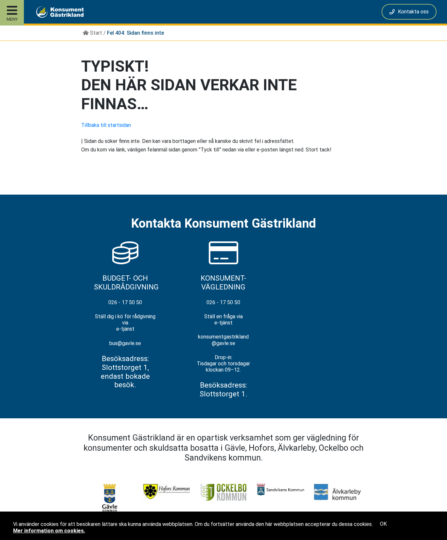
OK (383, 524)
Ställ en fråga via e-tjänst (223, 319)
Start (95, 33)
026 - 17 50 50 (125, 302)
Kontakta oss (413, 12)
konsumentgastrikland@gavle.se (223, 340)
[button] (55, 12)
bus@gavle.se (125, 343)
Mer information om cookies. (49, 531)
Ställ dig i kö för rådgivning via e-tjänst (125, 322)
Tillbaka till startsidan (106, 125)
